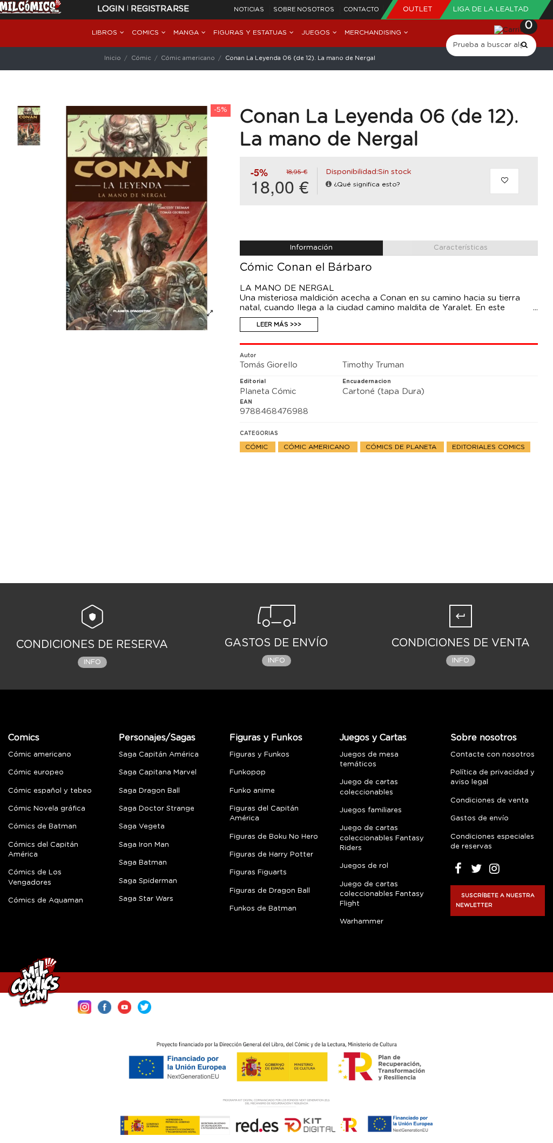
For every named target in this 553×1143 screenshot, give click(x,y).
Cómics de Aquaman (45, 900)
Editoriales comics (488, 447)
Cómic (257, 447)
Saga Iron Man (144, 844)
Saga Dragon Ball (149, 790)
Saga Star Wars (146, 899)
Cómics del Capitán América (43, 849)
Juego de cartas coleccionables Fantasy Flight (382, 894)
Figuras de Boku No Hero (274, 836)
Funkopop (248, 772)
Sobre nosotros (304, 9)
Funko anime (252, 790)
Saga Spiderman (148, 881)
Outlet (419, 9)
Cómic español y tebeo (50, 790)
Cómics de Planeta (402, 447)
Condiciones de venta (489, 800)
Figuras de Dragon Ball (270, 890)
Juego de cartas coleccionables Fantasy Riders (382, 838)
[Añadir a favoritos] (504, 181)
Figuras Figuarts (258, 872)
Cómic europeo (36, 772)
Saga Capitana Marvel (158, 772)
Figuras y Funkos (266, 737)
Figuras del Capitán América (264, 813)
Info (92, 662)
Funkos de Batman (263, 908)
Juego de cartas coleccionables (369, 787)
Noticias (250, 9)
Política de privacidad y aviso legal (492, 777)
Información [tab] (311, 247)
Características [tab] (461, 247)
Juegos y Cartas (373, 737)
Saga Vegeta (142, 826)
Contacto (361, 9)
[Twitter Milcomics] (144, 1006)
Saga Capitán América (159, 754)
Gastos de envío (479, 818)
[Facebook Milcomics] (104, 1006)
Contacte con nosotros (492, 754)
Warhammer (361, 921)
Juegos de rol (364, 866)
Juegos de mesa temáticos (369, 759)
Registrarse (160, 9)
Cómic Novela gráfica (46, 808)
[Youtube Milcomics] (124, 1006)
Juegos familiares (371, 810)
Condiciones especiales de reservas (492, 841)
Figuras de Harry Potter (271, 854)
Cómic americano (318, 447)
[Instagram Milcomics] (84, 1006)
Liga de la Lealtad (491, 9)
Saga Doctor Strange (156, 808)
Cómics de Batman (42, 826)
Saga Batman (143, 862)
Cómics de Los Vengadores (35, 877)
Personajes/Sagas (157, 737)
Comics (23, 737)
